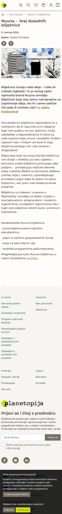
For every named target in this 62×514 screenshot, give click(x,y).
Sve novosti (16, 14)
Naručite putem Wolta (10, 305)
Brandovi (41, 376)
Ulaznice (41, 297)
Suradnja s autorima (13, 312)
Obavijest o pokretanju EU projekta (10, 341)
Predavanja (8, 383)
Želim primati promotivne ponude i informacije (28, 446)
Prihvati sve (23, 510)
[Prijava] (51, 5)
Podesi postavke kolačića (17, 494)
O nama (6, 297)
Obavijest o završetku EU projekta (9, 354)
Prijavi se (53, 437)
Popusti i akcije (10, 376)
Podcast (6, 370)
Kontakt (40, 383)
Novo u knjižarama (39, 14)
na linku (32, 258)
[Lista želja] (36, 5)
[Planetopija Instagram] (15, 460)
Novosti (5, 389)
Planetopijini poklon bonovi (13, 330)
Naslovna (41, 309)
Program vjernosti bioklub (12, 321)
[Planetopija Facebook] (4, 460)
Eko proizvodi (44, 303)
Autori (39, 370)
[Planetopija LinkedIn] (27, 460)
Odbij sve (9, 510)
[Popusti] (21, 5)
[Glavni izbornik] (58, 5)
